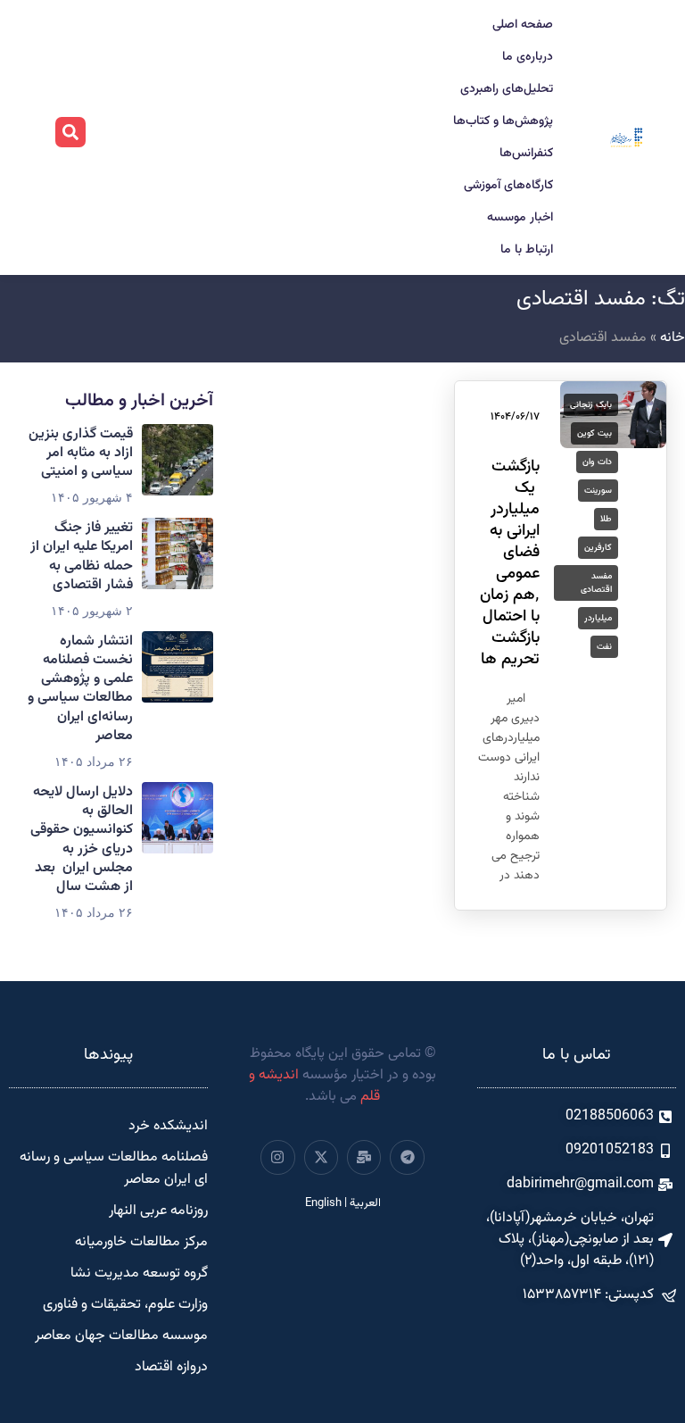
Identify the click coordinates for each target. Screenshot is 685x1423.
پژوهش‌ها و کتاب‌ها (503, 121)
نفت (604, 646)
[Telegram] (407, 1157)
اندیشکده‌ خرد (168, 1126)
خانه (672, 338)
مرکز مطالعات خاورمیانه (141, 1242)
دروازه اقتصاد (171, 1367)
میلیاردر (598, 618)
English (323, 1203)
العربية (365, 1203)
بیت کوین (594, 433)
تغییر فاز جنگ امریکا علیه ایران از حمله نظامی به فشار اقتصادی (81, 556)
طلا (606, 519)
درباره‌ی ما (527, 57)
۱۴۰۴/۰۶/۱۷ (515, 417)
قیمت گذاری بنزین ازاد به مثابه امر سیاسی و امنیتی (81, 453)
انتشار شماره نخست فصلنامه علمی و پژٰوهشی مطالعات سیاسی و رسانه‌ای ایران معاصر (80, 688)
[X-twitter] (321, 1157)
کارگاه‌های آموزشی (508, 186)
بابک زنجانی (591, 405)
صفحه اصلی (522, 25)
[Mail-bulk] (364, 1157)
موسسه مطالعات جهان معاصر (121, 1336)
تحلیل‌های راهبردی (506, 89)
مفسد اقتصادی (596, 583)
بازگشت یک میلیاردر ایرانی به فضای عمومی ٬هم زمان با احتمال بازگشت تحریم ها (510, 563)
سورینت (598, 490)
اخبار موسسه (520, 218)
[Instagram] (277, 1157)
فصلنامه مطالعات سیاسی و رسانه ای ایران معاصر (114, 1168)
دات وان (597, 462)
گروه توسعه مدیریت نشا (139, 1273)
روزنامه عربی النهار (158, 1211)
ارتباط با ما (526, 250)
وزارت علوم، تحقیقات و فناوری (125, 1305)
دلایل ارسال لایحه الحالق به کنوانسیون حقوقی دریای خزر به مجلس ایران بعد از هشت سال (81, 839)
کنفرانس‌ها (526, 153)
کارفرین (598, 547)
